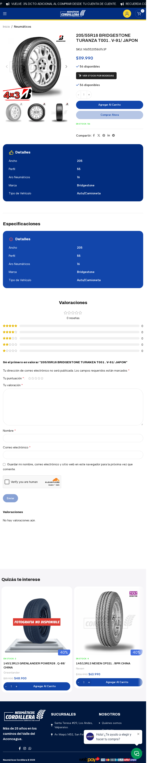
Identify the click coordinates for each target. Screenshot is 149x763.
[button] (7, 66)
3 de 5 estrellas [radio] (35, 378)
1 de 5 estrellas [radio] (29, 378)
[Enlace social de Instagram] (24, 748)
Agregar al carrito (109, 104)
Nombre (9, 430)
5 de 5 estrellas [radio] (41, 378)
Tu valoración (13, 385)
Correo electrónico (17, 447)
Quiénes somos (112, 723)
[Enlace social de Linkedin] (108, 135)
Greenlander (11, 672)
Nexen (80, 668)
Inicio (6, 26)
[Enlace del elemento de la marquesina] (57, 4)
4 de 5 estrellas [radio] (38, 378)
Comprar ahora (109, 114)
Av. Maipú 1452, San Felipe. (71, 734)
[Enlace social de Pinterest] (103, 135)
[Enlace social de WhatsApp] (30, 748)
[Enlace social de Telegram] (113, 135)
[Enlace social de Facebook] (94, 135)
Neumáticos (22, 26)
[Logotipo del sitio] (73, 13)
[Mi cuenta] (127, 14)
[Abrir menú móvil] (5, 14)
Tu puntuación (13, 378)
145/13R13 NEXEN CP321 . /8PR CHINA (103, 663)
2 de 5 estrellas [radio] (32, 378)
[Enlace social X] (98, 135)
